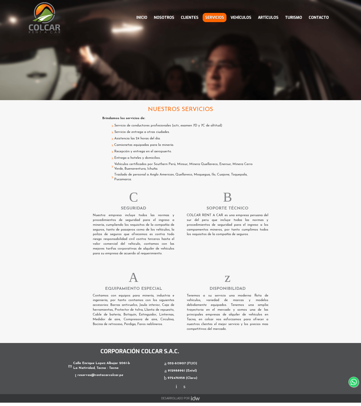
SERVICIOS (214, 17)
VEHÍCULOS (241, 17)
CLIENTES (189, 17)
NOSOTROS (164, 17)
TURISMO (293, 17)
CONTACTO (319, 17)
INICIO (141, 17)
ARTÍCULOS (268, 17)
